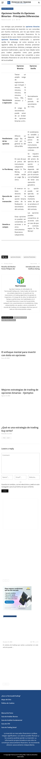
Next (8, 438)
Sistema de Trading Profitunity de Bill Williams (24, 677)
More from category (8, 320)
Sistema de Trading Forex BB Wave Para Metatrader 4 (24, 662)
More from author (20, 317)
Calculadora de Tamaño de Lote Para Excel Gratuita (25, 555)
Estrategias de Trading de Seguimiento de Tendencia (23, 653)
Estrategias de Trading (10, 616)
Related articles (7, 317)
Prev (4, 438)
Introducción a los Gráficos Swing (33, 268)
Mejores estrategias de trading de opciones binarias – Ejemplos (19, 391)
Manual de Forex (7, 713)
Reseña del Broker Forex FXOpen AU (8, 268)
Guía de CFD (5, 724)
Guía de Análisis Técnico (9, 716)
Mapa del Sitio (6, 699)
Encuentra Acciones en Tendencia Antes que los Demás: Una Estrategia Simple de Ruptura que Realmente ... (20, 547)
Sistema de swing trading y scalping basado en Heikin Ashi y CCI (20, 636)
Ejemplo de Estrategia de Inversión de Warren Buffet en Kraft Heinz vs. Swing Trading (24, 537)
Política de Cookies (7, 703)
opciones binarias (15, 257)
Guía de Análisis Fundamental (11, 720)
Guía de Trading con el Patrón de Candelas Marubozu (25, 669)
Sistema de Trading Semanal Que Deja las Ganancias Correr (24, 564)
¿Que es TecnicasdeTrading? (10, 696)
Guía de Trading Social (8, 727)
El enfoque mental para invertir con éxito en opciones (18, 353)
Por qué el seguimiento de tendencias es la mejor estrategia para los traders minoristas (18, 574)
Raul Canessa (20, 286)
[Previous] (4, 580)
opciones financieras (7, 8)
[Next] (7, 580)
